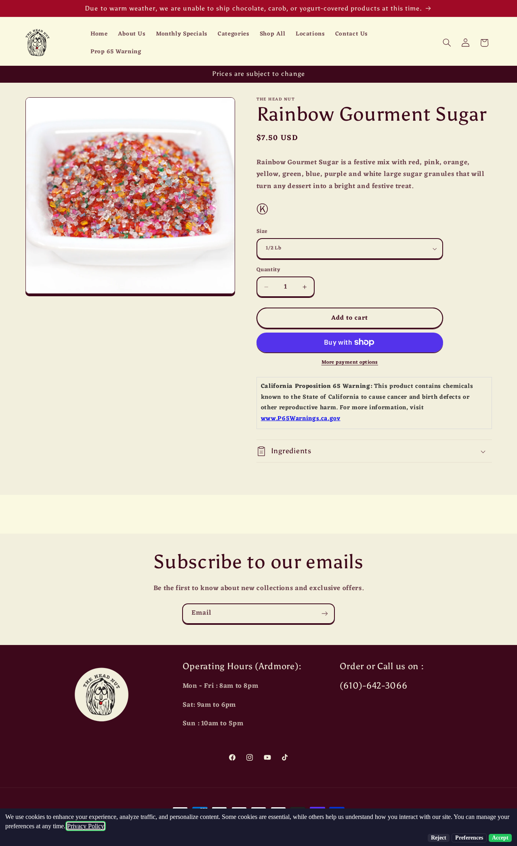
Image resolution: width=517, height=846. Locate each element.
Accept (500, 838)
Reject (438, 838)
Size (262, 232)
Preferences (469, 838)
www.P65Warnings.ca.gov (300, 418)
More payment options (350, 362)
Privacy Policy (85, 826)
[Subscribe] (324, 613)
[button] (446, 43)
